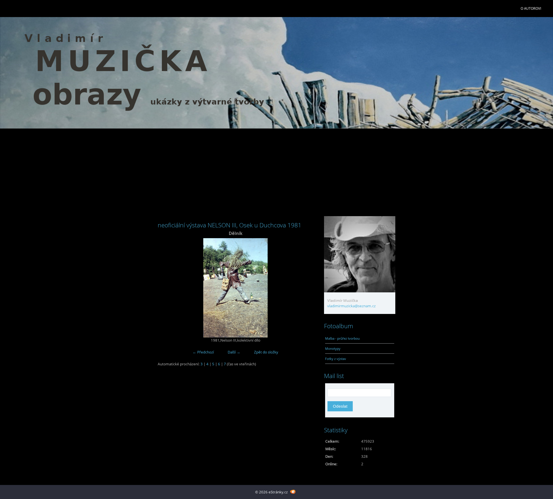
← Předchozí (203, 352)
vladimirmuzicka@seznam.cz (351, 305)
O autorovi (531, 8)
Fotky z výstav (335, 358)
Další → (234, 352)
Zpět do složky (266, 352)
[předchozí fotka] (165, 287)
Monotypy (332, 348)
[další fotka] (306, 287)
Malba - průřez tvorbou (342, 338)
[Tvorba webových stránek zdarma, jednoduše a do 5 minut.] (293, 491)
